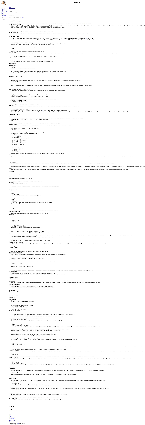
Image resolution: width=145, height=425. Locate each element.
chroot (67, 39)
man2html (18, 423)
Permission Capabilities (12, 420)
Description (10, 416)
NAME (10, 415)
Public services (3, 12)
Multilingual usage (3, 15)
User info (2, 13)
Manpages (3, 9)
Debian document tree (5, 10)
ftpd (22, 17)
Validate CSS (4, 19)
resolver (40, 399)
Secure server (3, 14)
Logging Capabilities (11, 418)
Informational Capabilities (12, 417)
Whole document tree (4, 11)
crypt (42, 110)
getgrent (86, 38)
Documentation (3, 8)
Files (9, 421)
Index (10, 7)
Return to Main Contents (12, 8)
